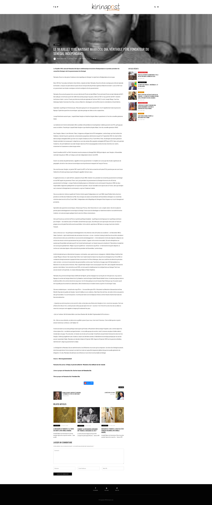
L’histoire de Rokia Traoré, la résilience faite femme (145, 116)
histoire (57, 44)
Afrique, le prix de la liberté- (74, 364)
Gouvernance (142, 82)
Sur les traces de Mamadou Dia (82, 370)
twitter (117, 490)
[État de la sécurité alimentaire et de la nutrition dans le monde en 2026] (132, 76)
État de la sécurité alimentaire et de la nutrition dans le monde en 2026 (148, 75)
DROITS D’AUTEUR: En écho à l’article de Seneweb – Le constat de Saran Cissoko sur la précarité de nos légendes (148, 96)
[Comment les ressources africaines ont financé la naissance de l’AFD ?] (88, 415)
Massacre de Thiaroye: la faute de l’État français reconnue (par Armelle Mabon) (112, 430)
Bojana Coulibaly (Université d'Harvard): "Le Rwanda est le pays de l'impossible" (72, 394)
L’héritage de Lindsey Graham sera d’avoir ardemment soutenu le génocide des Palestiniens (147, 106)
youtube (107, 490)
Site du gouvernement (65, 358)
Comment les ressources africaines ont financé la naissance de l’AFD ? (87, 430)
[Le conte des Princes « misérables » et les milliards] (132, 86)
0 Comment (83, 58)
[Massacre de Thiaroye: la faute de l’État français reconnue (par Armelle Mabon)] (112, 415)
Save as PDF (89, 383)
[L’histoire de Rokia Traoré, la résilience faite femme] (132, 117)
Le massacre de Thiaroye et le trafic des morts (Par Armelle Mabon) (63, 430)
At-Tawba (73, 323)
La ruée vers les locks (110, 393)
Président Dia (76, 376)
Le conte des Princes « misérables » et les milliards (148, 85)
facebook (95, 490)
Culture (141, 92)
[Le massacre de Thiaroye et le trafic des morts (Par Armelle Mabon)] (64, 415)
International (142, 72)
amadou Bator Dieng (61, 58)
